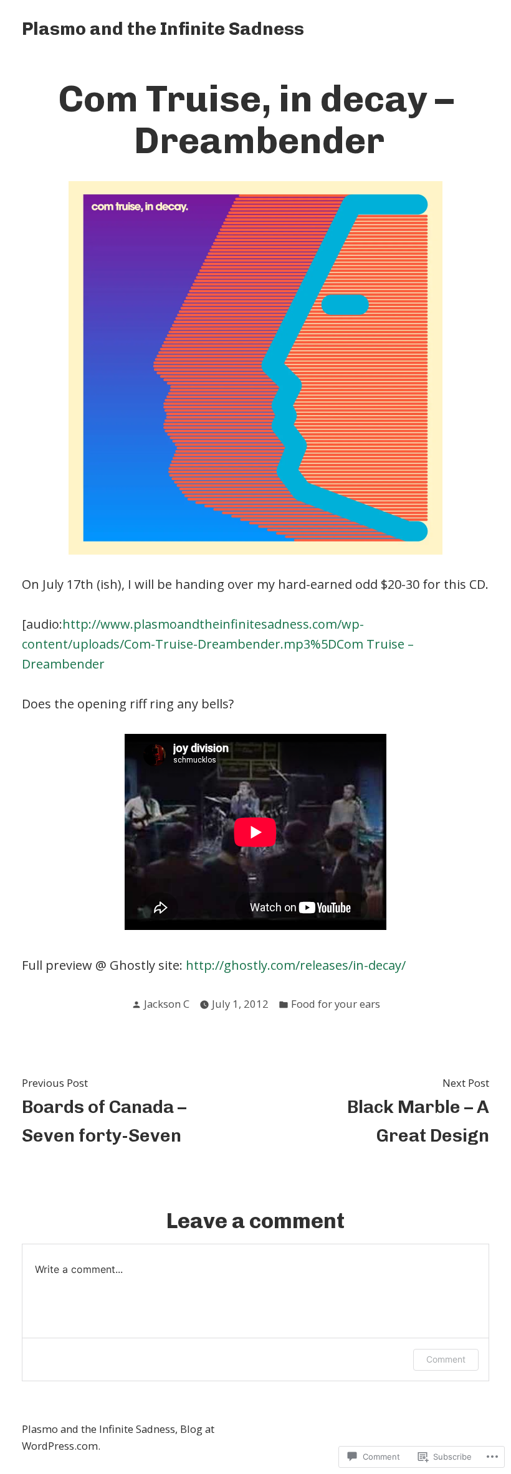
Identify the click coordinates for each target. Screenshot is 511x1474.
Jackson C (166, 1004)
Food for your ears (335, 1004)
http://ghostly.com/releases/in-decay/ (296, 965)
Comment (446, 1359)
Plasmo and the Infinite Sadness (163, 28)
